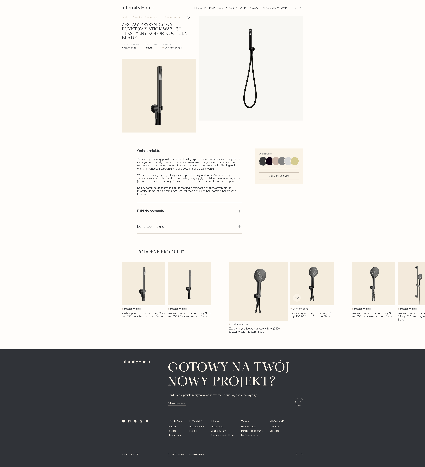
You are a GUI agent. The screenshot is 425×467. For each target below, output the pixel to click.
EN (302, 454)
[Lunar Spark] (288, 161)
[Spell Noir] (269, 161)
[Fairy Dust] (294, 161)
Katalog (125, 17)
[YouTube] (147, 421)
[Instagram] (123, 421)
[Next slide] (297, 298)
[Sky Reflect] (282, 161)
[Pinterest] (141, 421)
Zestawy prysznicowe (153, 17)
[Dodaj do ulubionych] (188, 17)
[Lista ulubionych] (301, 8)
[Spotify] (135, 421)
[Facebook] (129, 421)
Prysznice (137, 17)
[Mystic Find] (276, 161)
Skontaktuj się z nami (279, 176)
